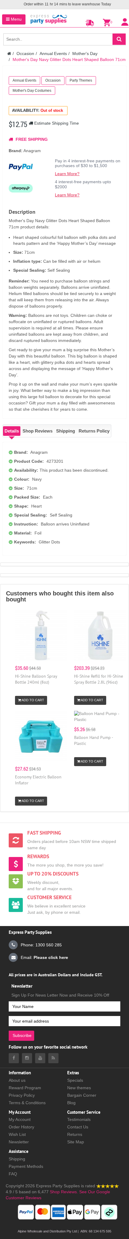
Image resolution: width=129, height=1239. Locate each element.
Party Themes (81, 80)
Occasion (25, 53)
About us (17, 1080)
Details (11, 430)
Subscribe (22, 1035)
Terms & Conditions (27, 1102)
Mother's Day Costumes (32, 90)
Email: (44, 957)
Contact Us (77, 1127)
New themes (79, 1087)
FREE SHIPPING (31, 139)
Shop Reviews (37, 430)
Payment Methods (26, 1166)
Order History (21, 1127)
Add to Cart (32, 700)
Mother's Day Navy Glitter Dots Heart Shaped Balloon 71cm (69, 59)
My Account (20, 1119)
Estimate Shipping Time (56, 123)
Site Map (75, 1141)
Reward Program (25, 1087)
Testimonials (79, 1119)
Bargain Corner (81, 1095)
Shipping (65, 430)
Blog (71, 1102)
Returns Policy (94, 430)
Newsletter (19, 1141)
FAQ (13, 1173)
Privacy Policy (22, 1095)
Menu (16, 19)
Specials (75, 1080)
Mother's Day (85, 53)
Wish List (17, 1134)
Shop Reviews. (64, 1191)
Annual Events (53, 53)
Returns (74, 1134)
